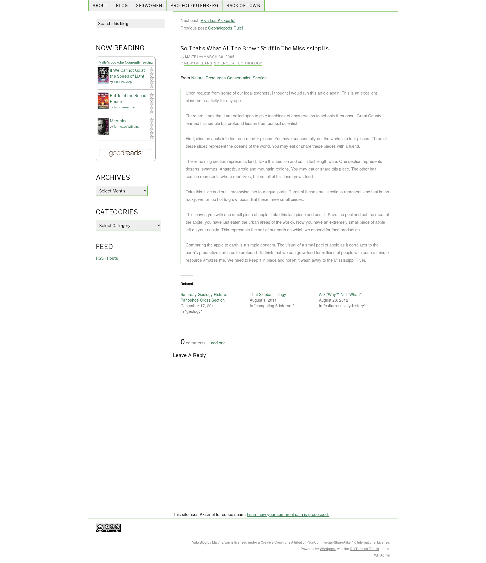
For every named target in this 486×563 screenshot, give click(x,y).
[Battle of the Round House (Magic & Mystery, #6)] (103, 101)
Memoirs (118, 120)
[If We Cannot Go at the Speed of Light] (103, 75)
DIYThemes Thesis (364, 548)
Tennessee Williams (126, 126)
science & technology (238, 62)
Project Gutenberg (194, 5)
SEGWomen (149, 5)
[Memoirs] (103, 126)
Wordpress (328, 548)
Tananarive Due (124, 107)
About (100, 5)
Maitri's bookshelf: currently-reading (126, 62)
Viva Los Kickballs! (218, 20)
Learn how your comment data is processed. (288, 514)
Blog (122, 5)
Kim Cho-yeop (122, 82)
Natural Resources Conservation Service (229, 77)
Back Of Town (243, 5)
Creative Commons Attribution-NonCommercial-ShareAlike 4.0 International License (325, 542)
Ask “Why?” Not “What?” (340, 294)
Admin (382, 555)
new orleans (198, 62)
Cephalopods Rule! (225, 28)
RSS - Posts (107, 258)
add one (218, 343)
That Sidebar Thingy (268, 294)
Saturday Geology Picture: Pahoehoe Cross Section (204, 297)
